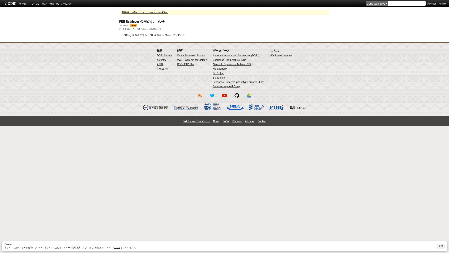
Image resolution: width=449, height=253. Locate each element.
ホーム (122, 29)
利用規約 (432, 3)
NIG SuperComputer (280, 55)
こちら (117, 247)
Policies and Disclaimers (196, 121)
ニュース (130, 29)
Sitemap (237, 121)
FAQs (226, 121)
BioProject (218, 73)
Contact (262, 121)
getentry (161, 59)
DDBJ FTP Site (185, 64)
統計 (44, 3)
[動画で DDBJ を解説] (224, 98)
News (216, 121)
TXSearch (162, 68)
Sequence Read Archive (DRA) (230, 59)
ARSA (160, 64)
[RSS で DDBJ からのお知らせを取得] (199, 98)
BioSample (219, 77)
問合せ (442, 3)
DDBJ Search (164, 55)
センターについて (65, 3)
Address (249, 121)
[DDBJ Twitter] (212, 98)
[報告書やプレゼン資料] (249, 98)
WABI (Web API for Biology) (192, 59)
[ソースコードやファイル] (236, 98)
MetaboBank (220, 68)
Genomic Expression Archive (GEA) (232, 64)
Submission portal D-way (226, 86)
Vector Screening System (191, 55)
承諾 (440, 246)
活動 (51, 3)
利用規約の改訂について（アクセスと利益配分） (145, 12)
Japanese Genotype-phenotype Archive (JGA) (238, 82)
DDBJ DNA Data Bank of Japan (10, 3)
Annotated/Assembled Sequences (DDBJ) (236, 55)
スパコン (35, 3)
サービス (24, 3)
